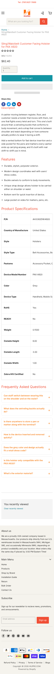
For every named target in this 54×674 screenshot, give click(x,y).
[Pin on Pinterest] (19, 104)
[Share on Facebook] (3, 104)
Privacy (22, 662)
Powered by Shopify (27, 669)
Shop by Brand (8, 573)
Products (5, 568)
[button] (8, 50)
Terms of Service (35, 662)
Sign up (43, 620)
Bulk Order (6, 585)
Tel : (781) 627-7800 (27, 2)
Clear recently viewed (13, 509)
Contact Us (6, 590)
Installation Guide (9, 577)
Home (4, 30)
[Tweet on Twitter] (9, 104)
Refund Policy (10, 662)
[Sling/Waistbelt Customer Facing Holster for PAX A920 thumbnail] (6, 44)
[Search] (43, 21)
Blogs (47, 662)
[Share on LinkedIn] (14, 104)
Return (4, 581)
